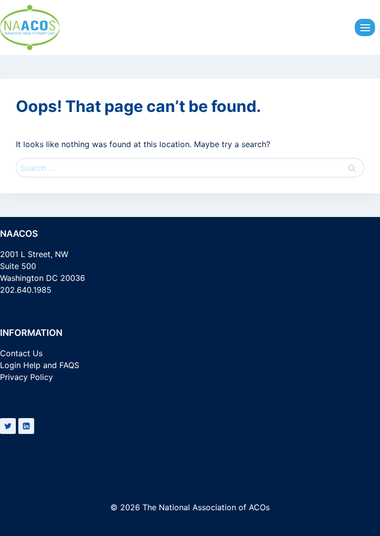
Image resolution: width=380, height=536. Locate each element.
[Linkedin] (26, 426)
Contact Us (21, 353)
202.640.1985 (25, 290)
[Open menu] (365, 27)
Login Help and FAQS (39, 365)
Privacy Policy (26, 377)
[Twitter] (8, 426)
